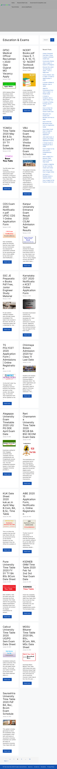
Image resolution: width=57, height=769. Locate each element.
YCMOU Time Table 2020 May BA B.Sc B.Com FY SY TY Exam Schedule (9, 138)
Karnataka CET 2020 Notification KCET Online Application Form (29, 284)
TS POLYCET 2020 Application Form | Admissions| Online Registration (9, 357)
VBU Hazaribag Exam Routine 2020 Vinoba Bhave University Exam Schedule (28, 141)
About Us (30, 766)
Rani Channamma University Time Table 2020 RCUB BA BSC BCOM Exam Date (29, 425)
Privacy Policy (50, 766)
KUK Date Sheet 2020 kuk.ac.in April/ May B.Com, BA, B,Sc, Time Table (9, 503)
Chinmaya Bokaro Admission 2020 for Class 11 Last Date (28, 352)
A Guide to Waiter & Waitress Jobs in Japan (48, 84)
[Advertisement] (28, 22)
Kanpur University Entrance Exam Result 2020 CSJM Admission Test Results (28, 217)
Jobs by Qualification (27, 7)
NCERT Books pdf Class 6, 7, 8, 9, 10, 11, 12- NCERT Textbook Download (29, 59)
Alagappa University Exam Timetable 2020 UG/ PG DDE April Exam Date (9, 424)
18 (30, 759)
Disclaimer (43, 766)
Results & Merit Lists (22, 2)
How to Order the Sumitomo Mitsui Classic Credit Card (48, 109)
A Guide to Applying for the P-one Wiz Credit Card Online (48, 166)
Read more (7, 118)
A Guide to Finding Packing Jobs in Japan (48, 103)
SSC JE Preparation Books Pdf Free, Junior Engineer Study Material (9, 286)
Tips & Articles (15, 7)
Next (6, 761)
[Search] (52, 40)
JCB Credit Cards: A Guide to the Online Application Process (48, 138)
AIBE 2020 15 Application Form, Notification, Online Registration (29, 503)
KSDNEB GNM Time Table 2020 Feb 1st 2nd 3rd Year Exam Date (29, 570)
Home (13, 2)
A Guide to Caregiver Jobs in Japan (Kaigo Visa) (48, 97)
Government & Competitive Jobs (38, 2)
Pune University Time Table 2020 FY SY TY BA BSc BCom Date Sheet (9, 570)
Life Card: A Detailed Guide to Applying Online (47, 176)
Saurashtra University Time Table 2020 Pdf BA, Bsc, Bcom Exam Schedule (9, 703)
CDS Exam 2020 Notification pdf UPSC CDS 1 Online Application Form (9, 214)
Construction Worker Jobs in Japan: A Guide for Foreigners (48, 62)
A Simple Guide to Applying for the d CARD (48, 144)
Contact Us (36, 766)
